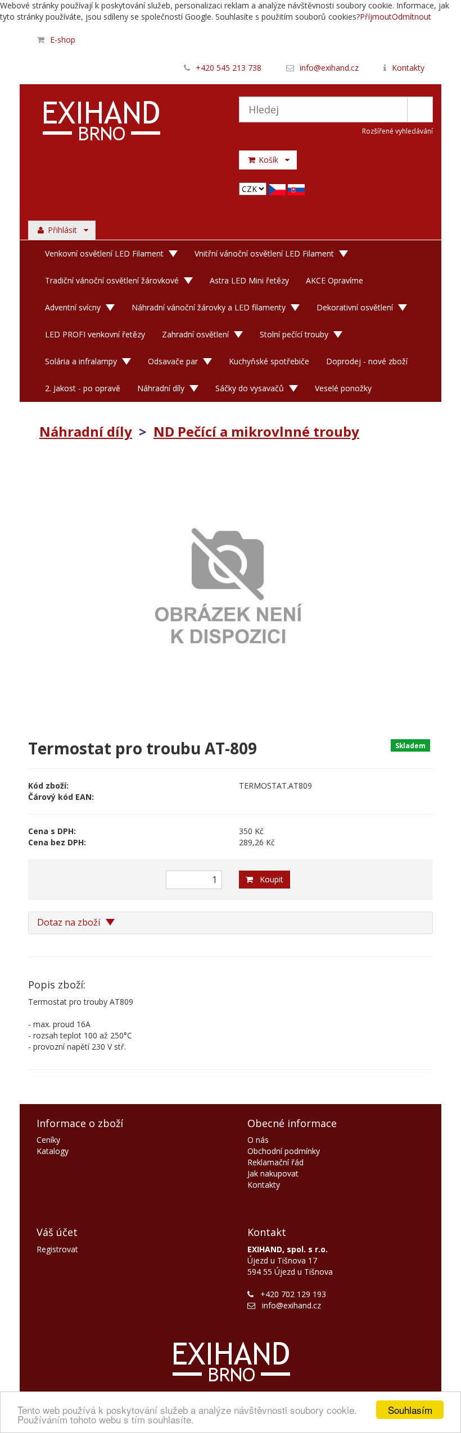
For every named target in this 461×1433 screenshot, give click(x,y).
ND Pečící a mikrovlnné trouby (256, 431)
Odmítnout (411, 16)
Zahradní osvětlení (195, 334)
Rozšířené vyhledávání (397, 131)
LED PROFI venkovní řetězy (95, 334)
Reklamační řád (275, 1162)
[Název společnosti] (125, 122)
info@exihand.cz (329, 67)
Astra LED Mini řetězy (249, 280)
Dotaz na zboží (69, 922)
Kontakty (408, 67)
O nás (258, 1139)
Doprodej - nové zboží (367, 361)
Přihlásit (65, 230)
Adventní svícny (73, 307)
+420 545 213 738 (228, 67)
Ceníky (48, 1139)
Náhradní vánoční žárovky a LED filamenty (209, 307)
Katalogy (53, 1151)
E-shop (62, 39)
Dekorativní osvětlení (355, 307)
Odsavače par (173, 361)
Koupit (268, 879)
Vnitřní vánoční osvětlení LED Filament (264, 253)
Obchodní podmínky (283, 1151)
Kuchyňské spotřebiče (269, 361)
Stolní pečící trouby (294, 334)
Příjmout (376, 16)
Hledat (420, 109)
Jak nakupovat (273, 1173)
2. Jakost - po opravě (82, 388)
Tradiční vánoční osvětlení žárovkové (112, 280)
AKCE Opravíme (334, 280)
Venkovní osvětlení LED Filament (104, 253)
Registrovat (57, 1249)
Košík (270, 159)
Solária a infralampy (81, 361)
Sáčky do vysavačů (249, 388)
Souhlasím (410, 1410)
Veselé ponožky (343, 388)
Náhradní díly (160, 388)
